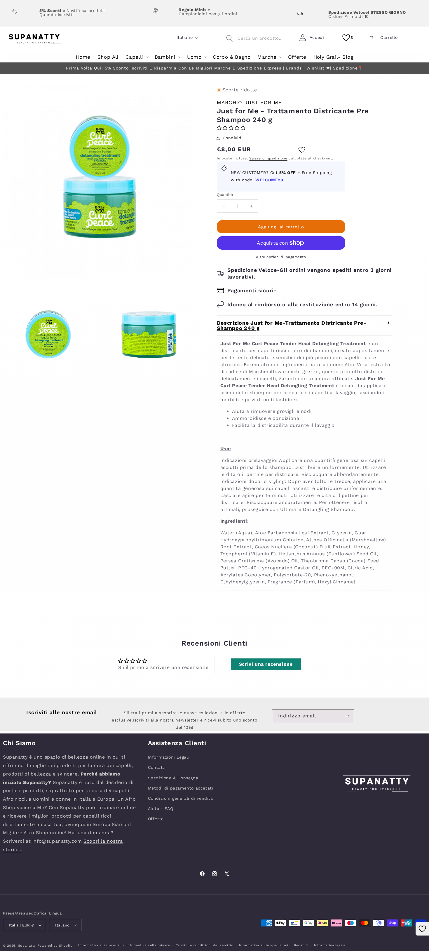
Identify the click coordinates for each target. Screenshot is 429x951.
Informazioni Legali (168, 757)
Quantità (225, 194)
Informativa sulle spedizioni (263, 945)
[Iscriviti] (347, 716)
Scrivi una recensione (266, 664)
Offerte (156, 818)
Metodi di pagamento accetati (180, 788)
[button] (136, 57)
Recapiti (301, 945)
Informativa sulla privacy (148, 945)
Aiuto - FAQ (160, 808)
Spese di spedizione (268, 158)
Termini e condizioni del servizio (204, 945)
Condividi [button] (233, 137)
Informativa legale (330, 945)
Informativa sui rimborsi (99, 945)
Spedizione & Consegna (173, 778)
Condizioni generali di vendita (180, 798)
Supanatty (27, 945)
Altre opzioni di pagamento (281, 257)
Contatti (157, 767)
